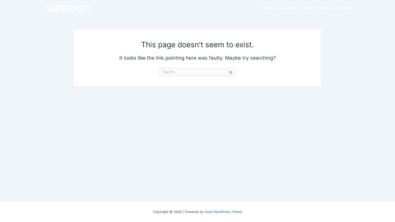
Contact (344, 8)
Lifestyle (289, 8)
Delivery (309, 8)
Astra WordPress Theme (223, 212)
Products (268, 8)
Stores (327, 8)
